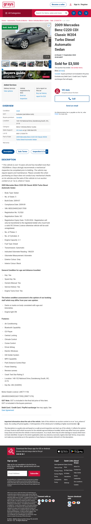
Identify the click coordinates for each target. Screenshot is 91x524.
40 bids (61, 71)
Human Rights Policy (58, 475)
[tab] (8, 151)
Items (65, 479)
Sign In (81, 4)
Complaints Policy (57, 481)
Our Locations (78, 481)
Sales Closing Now (68, 466)
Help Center (77, 473)
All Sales (66, 473)
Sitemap (66, 483)
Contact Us (77, 469)
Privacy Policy (58, 471)
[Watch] (48, 25)
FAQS (57, 114)
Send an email (72, 106)
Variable (19, 117)
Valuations (67, 476)
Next (50, 43)
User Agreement (8, 410)
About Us (76, 466)
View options (8, 91)
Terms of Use (58, 467)
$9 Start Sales (68, 470)
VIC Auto (19, 130)
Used (18, 111)
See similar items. (77, 68)
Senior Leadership (77, 477)
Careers (76, 485)
